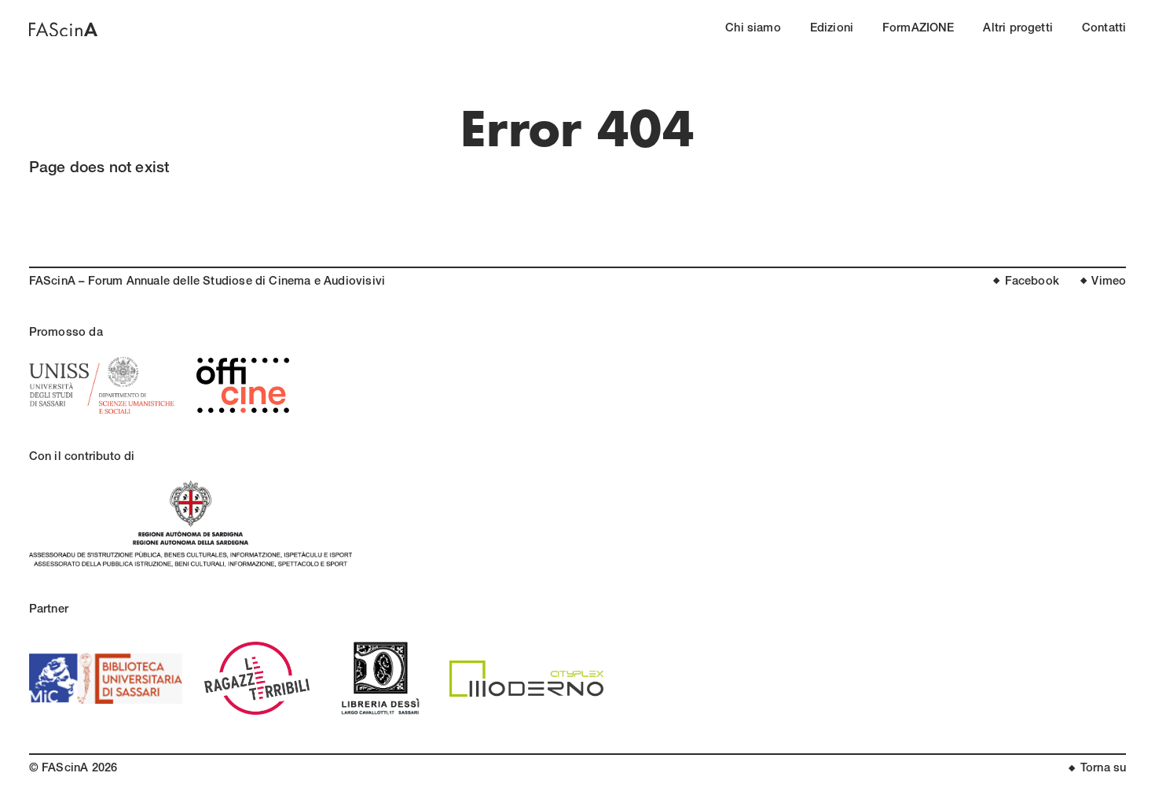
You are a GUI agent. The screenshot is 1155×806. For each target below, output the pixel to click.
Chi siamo (753, 29)
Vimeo (1108, 282)
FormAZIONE (918, 29)
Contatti (1104, 29)
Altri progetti (1018, 29)
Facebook (1032, 282)
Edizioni (831, 29)
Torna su (1103, 769)
